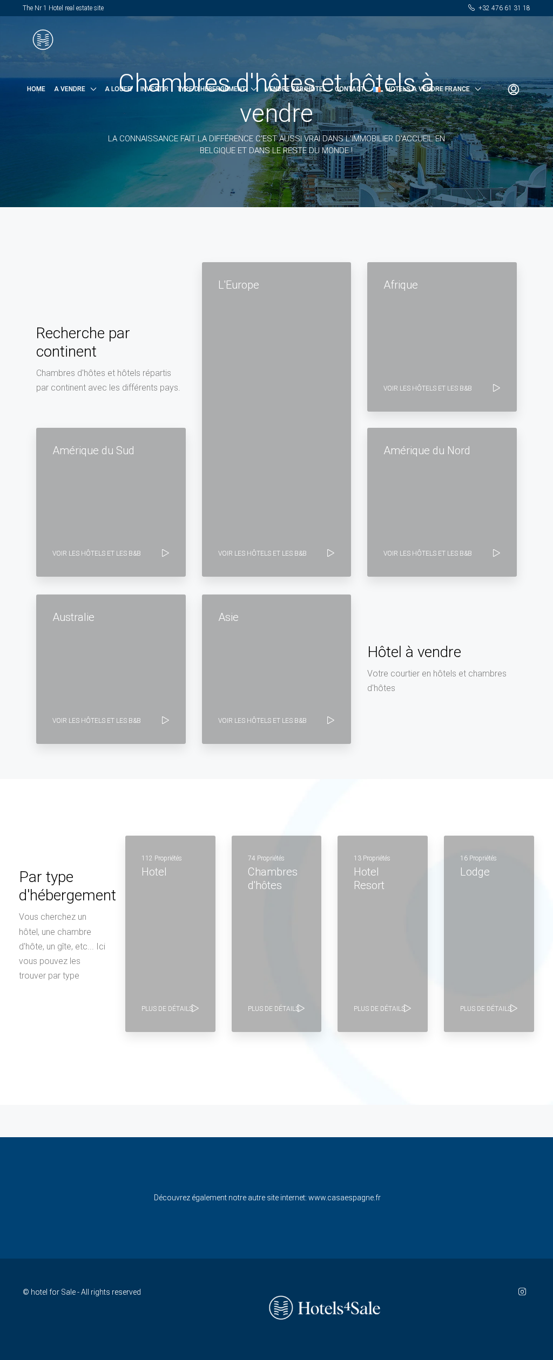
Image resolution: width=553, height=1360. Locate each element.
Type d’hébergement (211, 89)
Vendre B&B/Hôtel (295, 89)
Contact (350, 89)
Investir (154, 89)
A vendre (69, 89)
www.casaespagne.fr (344, 1197)
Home (36, 89)
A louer (118, 89)
